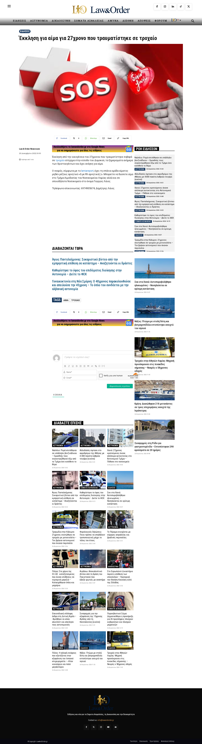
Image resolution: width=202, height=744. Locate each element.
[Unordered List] (84, 366)
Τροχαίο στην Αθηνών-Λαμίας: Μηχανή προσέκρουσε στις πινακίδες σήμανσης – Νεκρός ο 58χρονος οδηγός (119, 658)
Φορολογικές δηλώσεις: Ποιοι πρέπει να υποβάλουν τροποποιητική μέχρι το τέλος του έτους (92, 536)
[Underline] (73, 366)
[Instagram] (165, 6)
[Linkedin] (173, 6)
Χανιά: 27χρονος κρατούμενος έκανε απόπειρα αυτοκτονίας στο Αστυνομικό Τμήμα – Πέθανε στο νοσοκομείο (119, 456)
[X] (188, 6)
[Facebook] (157, 6)
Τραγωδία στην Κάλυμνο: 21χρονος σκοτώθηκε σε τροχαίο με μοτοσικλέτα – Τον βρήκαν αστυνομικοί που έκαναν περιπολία (64, 537)
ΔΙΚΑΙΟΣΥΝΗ (113, 566)
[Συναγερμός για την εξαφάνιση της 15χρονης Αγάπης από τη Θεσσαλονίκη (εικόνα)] (93, 601)
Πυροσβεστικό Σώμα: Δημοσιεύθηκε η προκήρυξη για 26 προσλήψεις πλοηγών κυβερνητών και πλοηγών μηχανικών (120, 619)
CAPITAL (84, 527)
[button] (193, 21)
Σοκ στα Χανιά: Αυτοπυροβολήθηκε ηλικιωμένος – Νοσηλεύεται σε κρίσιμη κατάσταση (118, 498)
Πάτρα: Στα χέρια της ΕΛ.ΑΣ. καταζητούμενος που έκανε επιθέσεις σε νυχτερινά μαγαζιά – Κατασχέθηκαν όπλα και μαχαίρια (63, 578)
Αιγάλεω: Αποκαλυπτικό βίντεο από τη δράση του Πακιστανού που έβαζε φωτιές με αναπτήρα (92, 575)
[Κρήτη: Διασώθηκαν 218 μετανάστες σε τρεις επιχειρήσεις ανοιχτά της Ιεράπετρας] (155, 390)
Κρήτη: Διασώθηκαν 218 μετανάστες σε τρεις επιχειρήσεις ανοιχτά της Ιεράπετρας (153, 407)
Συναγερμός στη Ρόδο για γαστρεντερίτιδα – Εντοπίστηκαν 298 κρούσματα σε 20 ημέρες (154, 446)
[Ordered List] (80, 366)
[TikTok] (181, 6)
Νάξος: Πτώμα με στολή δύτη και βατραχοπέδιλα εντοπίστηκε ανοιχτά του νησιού (91, 657)
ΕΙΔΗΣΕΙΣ (25, 31)
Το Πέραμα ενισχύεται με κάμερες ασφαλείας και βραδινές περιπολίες (119, 534)
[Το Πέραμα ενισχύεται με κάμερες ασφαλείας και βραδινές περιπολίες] (120, 519)
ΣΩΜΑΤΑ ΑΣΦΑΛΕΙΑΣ (89, 488)
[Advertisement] (92, 216)
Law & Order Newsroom (29, 149)
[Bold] (65, 366)
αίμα (65, 300)
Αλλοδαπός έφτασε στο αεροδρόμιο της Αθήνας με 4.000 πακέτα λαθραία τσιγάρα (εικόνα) (92, 454)
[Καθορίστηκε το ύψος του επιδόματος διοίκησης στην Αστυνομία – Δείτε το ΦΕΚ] (93, 480)
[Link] (96, 366)
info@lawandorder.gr (106, 720)
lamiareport (87, 170)
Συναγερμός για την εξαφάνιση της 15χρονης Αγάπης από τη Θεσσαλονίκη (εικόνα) (91, 617)
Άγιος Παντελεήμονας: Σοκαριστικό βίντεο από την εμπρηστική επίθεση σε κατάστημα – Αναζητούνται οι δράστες (92, 261)
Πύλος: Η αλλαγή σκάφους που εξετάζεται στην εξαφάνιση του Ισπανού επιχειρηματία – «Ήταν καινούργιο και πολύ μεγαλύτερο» (64, 659)
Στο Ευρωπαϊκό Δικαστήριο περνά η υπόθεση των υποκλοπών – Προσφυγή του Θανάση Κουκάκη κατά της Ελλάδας (120, 577)
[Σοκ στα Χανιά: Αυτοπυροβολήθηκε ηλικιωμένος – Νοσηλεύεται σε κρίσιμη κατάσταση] (120, 480)
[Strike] (77, 366)
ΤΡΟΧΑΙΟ (75, 300)
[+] (103, 366)
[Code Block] (92, 366)
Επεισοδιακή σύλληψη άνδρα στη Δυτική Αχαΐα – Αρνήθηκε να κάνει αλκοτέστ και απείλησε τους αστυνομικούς (64, 619)
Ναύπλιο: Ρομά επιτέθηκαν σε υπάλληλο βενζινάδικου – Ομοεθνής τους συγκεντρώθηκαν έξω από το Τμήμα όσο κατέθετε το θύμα (64, 457)
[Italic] (69, 366)
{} (99, 366)
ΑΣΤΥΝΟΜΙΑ (58, 445)
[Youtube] (108, 727)
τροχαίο (60, 160)
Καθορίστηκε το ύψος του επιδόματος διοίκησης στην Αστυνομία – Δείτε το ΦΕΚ (92, 495)
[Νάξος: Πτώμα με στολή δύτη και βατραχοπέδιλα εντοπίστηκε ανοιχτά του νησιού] (93, 640)
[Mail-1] (115, 727)
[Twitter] (93, 727)
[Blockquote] (88, 366)
